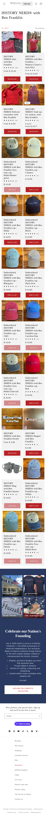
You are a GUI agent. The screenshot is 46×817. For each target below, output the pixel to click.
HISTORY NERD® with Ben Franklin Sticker (12, 436)
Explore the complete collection (23, 689)
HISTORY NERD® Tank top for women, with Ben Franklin (33, 113)
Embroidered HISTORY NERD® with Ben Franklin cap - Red (33, 383)
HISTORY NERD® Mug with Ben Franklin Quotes (11, 487)
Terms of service (23, 812)
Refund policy (38, 809)
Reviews (18, 741)
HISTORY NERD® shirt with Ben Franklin (10, 60)
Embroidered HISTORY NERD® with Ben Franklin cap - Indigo (33, 488)
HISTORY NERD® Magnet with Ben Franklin (33, 437)
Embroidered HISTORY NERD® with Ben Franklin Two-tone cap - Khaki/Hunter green (12, 170)
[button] (4, 4)
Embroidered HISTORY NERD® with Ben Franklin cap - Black (33, 225)
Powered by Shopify (25, 809)
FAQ (16, 760)
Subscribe (27, 4)
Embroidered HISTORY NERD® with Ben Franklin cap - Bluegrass (12, 277)
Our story (18, 780)
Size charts (19, 746)
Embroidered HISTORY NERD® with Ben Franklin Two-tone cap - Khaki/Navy (33, 543)
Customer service (21, 755)
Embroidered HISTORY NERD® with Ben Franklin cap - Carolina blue (33, 330)
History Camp (20, 789)
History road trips (21, 784)
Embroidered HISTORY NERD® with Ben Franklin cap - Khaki (12, 225)
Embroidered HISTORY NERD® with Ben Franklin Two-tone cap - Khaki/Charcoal (12, 385)
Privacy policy (11, 812)
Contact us (19, 799)
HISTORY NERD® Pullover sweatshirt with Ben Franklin (12, 113)
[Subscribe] (39, 716)
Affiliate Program (21, 770)
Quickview (12, 79)
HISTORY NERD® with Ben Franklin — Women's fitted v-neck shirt (33, 61)
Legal (17, 775)
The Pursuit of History (23, 794)
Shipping (18, 750)
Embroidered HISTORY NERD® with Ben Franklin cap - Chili (12, 330)
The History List (14, 809)
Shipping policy (36, 812)
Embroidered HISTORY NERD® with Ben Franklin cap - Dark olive (33, 277)
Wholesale (18, 765)
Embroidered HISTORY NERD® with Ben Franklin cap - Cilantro (33, 167)
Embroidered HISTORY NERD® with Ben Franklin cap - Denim (12, 541)
